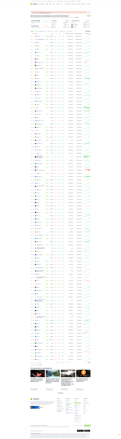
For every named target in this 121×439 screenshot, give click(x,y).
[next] (71, 362)
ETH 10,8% (73, 1)
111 (68, 362)
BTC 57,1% (69, 1)
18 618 (34, 1)
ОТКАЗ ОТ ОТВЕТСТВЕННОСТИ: (35, 433)
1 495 (38, 1)
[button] (60, 393)
